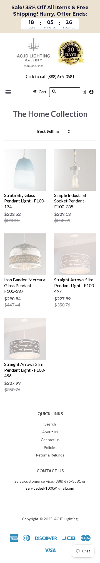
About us (50, 432)
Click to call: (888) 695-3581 (50, 76)
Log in (84, 92)
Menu (8, 92)
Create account (91, 92)
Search (50, 424)
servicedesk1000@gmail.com (50, 488)
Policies (50, 447)
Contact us (50, 440)
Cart (42, 91)
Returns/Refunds (50, 455)
